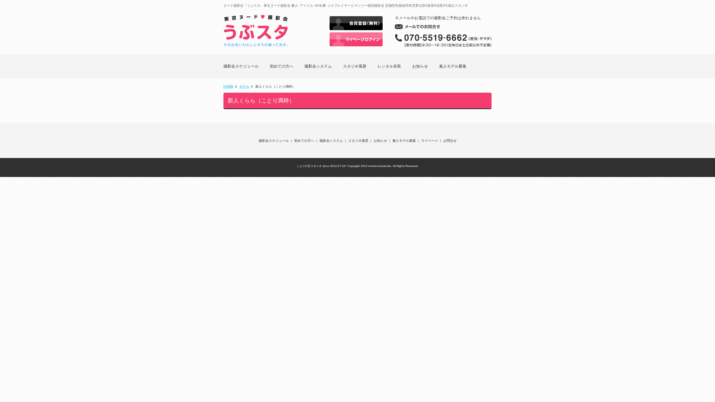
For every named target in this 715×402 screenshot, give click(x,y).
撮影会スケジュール (241, 66)
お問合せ (450, 141)
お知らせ (420, 66)
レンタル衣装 (389, 66)
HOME (228, 86)
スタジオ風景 (354, 66)
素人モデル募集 (452, 66)
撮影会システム (318, 66)
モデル (244, 86)
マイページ (429, 141)
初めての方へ (281, 66)
